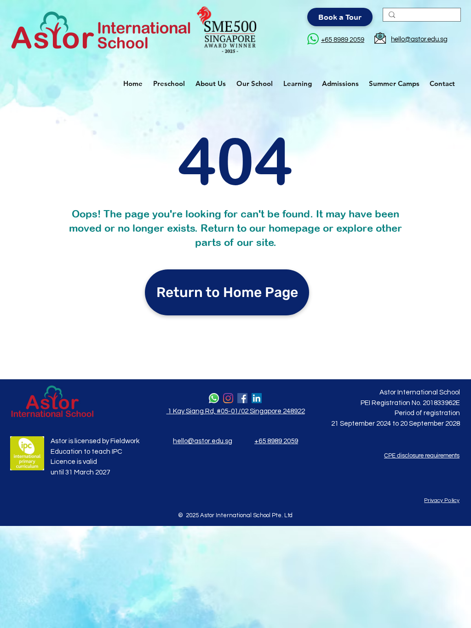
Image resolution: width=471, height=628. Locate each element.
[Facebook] (242, 398)
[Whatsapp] (214, 398)
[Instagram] (228, 398)
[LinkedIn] (257, 398)
